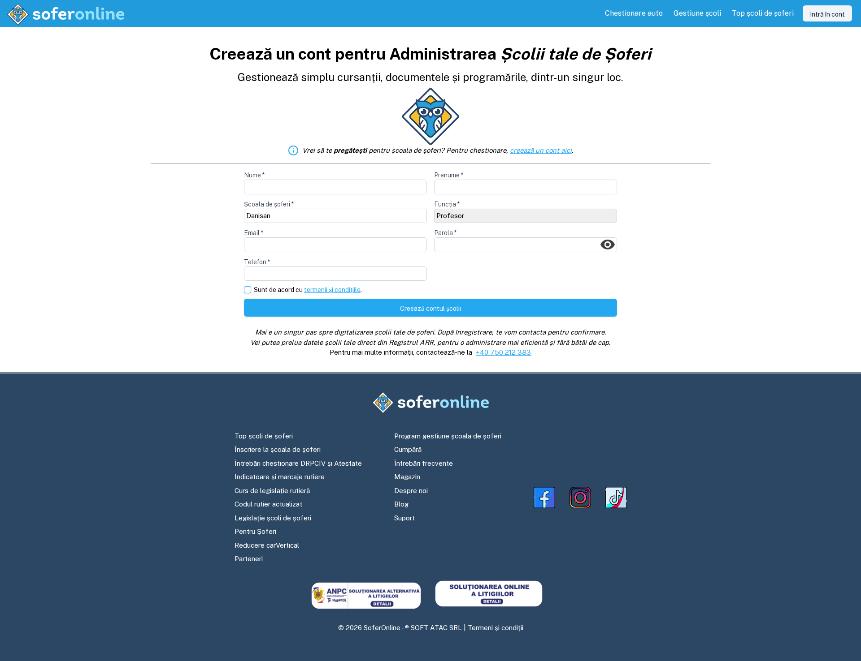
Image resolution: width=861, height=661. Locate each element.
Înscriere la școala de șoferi (278, 449)
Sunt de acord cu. (308, 290)
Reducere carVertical (267, 545)
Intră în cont (827, 14)
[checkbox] (247, 289)
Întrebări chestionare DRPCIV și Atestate (298, 463)
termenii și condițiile (332, 289)
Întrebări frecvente (423, 463)
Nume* (254, 175)
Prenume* (448, 175)
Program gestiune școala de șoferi (447, 436)
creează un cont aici (541, 150)
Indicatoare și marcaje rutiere (280, 477)
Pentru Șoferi (255, 531)
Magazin (407, 477)
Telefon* (257, 262)
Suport (404, 518)
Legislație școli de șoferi (273, 518)
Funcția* (447, 204)
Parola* (445, 232)
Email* (253, 232)
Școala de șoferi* (269, 204)
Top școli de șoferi (264, 436)
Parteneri (249, 558)
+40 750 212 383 (503, 352)
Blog (401, 504)
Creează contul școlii (430, 308)
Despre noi (411, 490)
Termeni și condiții (495, 627)
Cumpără (408, 449)
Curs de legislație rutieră (272, 490)
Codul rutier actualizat (268, 504)
